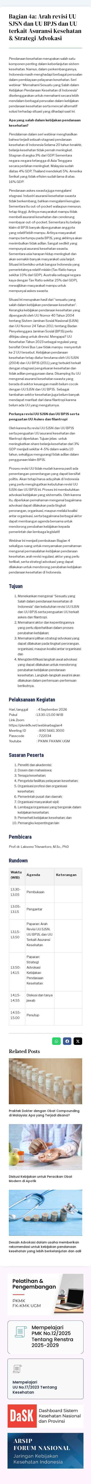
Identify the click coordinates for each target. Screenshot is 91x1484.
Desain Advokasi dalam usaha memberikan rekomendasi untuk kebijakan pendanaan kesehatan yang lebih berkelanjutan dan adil (45, 1246)
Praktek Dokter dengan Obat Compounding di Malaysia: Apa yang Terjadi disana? (44, 1113)
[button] (56, 1041)
